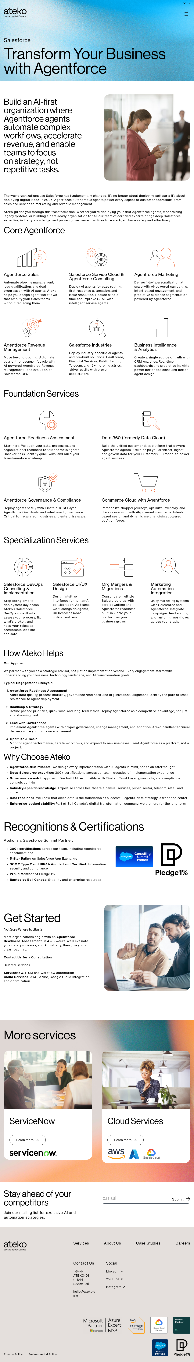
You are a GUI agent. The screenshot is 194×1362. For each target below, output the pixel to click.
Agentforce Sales (21, 274)
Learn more (25, 1140)
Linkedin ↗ (114, 1271)
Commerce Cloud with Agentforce (136, 500)
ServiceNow (32, 1121)
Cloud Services (135, 1121)
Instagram (114, 1287)
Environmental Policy (42, 1354)
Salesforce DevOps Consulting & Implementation (23, 588)
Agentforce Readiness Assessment (39, 437)
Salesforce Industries (90, 345)
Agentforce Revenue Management (24, 347)
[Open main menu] (186, 14)
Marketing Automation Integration (162, 588)
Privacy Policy (13, 1354)
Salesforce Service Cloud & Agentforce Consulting (96, 276)
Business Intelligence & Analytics (155, 347)
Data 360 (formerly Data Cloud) (133, 437)
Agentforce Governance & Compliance (42, 500)
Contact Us (83, 1263)
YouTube (113, 1279)
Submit (177, 1199)
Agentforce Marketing (156, 274)
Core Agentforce (34, 230)
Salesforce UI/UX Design (70, 586)
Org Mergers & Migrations (117, 586)
